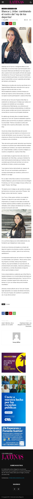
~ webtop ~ (8, 6)
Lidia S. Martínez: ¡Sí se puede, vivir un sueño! (8, 323)
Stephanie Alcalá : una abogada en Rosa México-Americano (24, 324)
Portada (8, 304)
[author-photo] (16, 340)
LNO (15, 8)
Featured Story (10, 8)
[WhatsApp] (14, 23)
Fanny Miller (5, 19)
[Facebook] (3, 23)
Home (3, 6)
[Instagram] (18, 489)
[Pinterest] (10, 23)
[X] (6, 23)
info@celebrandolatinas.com (16, 478)
